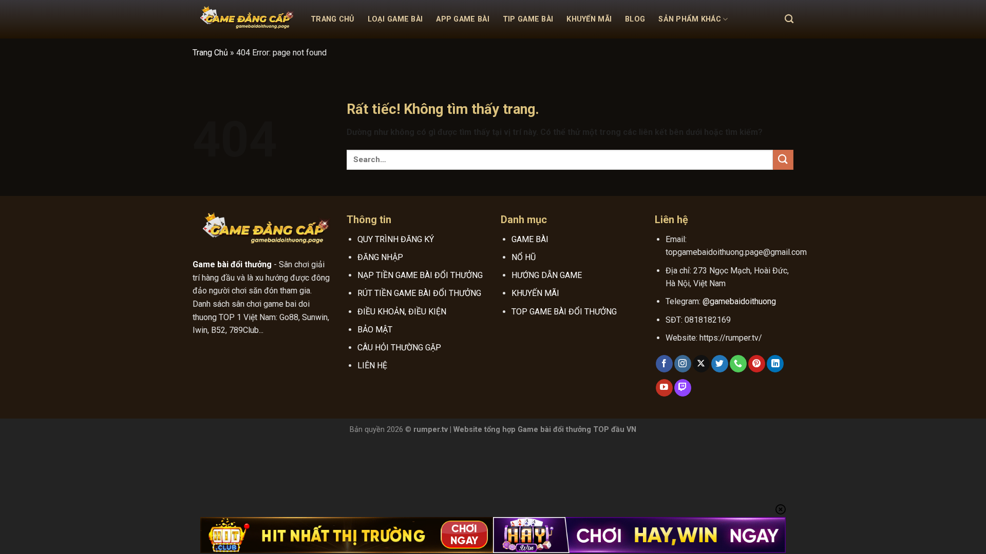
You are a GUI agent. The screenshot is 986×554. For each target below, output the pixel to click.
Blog (635, 19)
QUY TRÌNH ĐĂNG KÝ (395, 239)
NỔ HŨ (523, 257)
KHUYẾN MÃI (535, 293)
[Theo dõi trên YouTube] (664, 388)
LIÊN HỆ (372, 365)
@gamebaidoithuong (739, 301)
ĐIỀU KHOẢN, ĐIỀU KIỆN (401, 311)
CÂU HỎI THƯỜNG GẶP (399, 347)
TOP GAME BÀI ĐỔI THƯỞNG (564, 311)
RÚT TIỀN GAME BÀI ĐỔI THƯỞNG (419, 293)
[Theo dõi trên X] (701, 363)
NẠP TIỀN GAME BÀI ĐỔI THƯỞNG (420, 275)
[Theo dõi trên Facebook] (664, 363)
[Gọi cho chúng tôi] (738, 363)
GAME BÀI (529, 239)
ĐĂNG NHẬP (380, 257)
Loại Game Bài (395, 19)
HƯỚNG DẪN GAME (546, 275)
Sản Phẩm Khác (689, 19)
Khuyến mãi (589, 19)
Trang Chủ (332, 19)
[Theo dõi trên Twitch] (682, 388)
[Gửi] (783, 160)
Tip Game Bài (528, 19)
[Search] (789, 19)
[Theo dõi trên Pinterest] (756, 363)
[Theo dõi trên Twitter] (719, 363)
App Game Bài (462, 19)
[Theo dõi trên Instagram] (682, 363)
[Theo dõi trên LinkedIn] (775, 363)
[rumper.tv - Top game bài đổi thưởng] (244, 19)
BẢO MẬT (374, 329)
